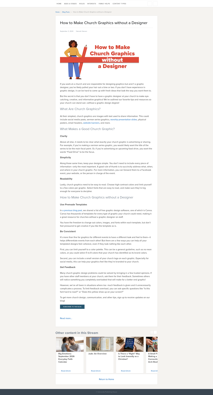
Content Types (119, 4)
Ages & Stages (70, 4)
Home (59, 4)
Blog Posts (66, 12)
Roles (82, 4)
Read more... (66, 318)
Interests (91, 4)
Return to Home (106, 379)
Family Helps (104, 4)
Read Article (66, 371)
